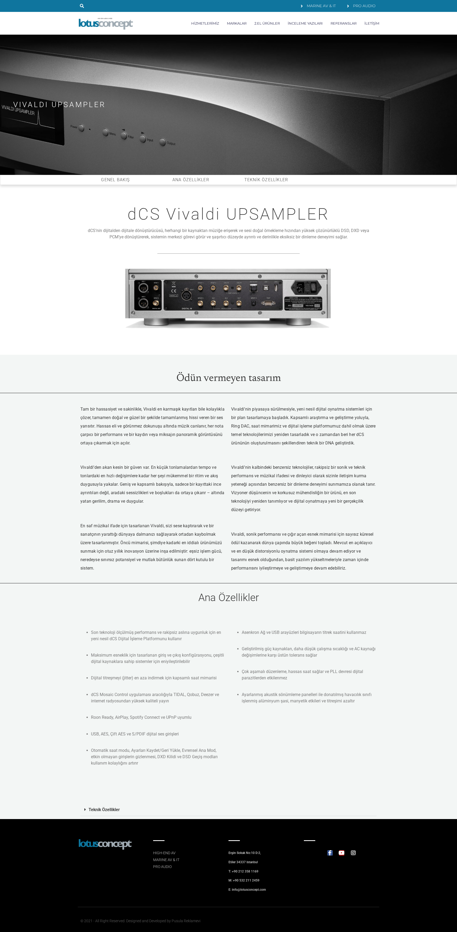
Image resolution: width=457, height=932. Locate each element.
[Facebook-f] (330, 853)
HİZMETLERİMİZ (205, 23)
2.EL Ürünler (267, 23)
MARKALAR (236, 23)
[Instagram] (353, 853)
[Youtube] (341, 853)
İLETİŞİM (371, 23)
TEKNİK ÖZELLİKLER (266, 179)
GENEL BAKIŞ (115, 179)
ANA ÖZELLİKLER (190, 179)
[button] (82, 6)
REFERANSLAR (344, 23)
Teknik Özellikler (104, 809)
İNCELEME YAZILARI (305, 23)
